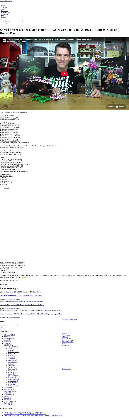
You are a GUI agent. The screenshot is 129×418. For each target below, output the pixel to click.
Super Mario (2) (12, 382)
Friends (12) (11, 357)
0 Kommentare (15, 299)
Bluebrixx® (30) (9, 338)
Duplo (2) (10, 355)
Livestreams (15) (9, 387)
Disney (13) (11, 353)
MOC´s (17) (7, 393)
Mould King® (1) (9, 394)
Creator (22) (11, 350)
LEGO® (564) (8, 345)
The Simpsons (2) (13, 386)
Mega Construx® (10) (10, 391)
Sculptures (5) (12, 372)
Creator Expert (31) (13, 352)
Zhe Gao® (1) (8, 404)
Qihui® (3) (7, 396)
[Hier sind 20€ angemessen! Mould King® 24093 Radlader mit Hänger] (22, 301)
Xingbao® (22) (8, 403)
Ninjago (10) (11, 370)
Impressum (85, 364)
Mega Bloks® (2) (9, 389)
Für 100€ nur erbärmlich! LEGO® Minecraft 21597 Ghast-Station (21, 295)
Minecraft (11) (12, 367)
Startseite (6, 188)
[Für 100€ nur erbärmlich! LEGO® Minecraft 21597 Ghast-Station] (20, 292)
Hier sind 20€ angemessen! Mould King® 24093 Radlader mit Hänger (22, 305)
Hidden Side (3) (12, 362)
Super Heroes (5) (13, 381)
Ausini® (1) (7, 336)
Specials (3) (11, 374)
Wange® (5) (7, 399)
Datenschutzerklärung (96, 364)
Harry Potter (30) (13, 360)
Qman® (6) (7, 398)
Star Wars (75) (12, 377)
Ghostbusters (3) (12, 358)
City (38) (10, 348)
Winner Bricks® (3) (10, 401)
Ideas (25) (11, 364)
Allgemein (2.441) (9, 335)
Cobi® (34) (7, 341)
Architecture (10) (13, 347)
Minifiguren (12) (12, 369)
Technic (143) (12, 384)
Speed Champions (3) (14, 376)
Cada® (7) (7, 340)
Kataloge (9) (11, 365)
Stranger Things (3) (13, 379)
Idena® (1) (7, 343)
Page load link (66, 369)
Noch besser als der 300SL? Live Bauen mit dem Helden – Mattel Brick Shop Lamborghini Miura (31, 314)
